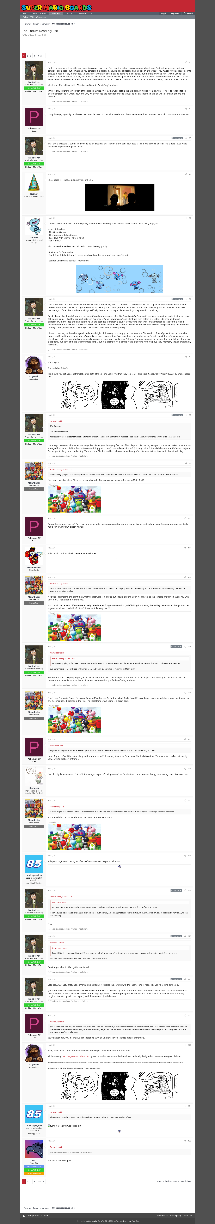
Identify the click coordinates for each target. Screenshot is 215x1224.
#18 (189, 855)
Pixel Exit (135, 1221)
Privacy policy (175, 1215)
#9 (190, 463)
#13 (189, 646)
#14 (189, 692)
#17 (189, 800)
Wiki (25, 13)
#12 (189, 577)
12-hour (44, 1215)
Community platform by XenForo (99, 1221)
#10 (189, 518)
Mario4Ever (29, 35)
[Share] (186, 62)
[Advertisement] (107, 44)
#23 (189, 1045)
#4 (190, 174)
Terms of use (161, 1215)
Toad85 (39, 883)
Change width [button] (33, 1215)
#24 (189, 1106)
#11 (189, 548)
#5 (190, 218)
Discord (69, 13)
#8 (190, 415)
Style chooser (23, 1215)
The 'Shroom (39, 13)
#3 (190, 138)
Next (40, 55)
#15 (189, 739)
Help (186, 1215)
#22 (189, 1015)
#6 (190, 299)
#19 (189, 890)
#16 (189, 768)
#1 (190, 62)
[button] (91, 13)
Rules (25, 17)
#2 (190, 109)
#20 (189, 936)
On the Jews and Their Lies (76, 1056)
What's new (41, 17)
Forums (55, 13)
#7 (190, 357)
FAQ (32, 17)
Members (84, 13)
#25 (189, 1141)
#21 (189, 979)
